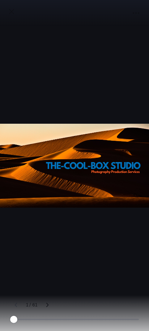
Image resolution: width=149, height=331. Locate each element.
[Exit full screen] (11, 11)
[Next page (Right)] (47, 305)
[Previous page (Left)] (16, 305)
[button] (136, 13)
